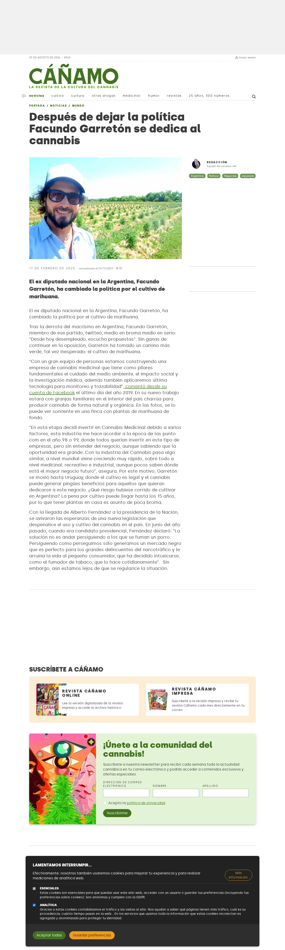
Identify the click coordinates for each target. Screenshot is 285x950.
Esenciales (49, 888)
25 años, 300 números (209, 96)
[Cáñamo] (73, 78)
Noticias (36, 96)
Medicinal (132, 96)
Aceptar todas (49, 935)
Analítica (48, 905)
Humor (154, 96)
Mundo (78, 105)
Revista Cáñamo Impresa (194, 691)
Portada (37, 105)
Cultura (78, 96)
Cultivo (57, 96)
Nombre (160, 785)
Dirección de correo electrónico (122, 784)
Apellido (210, 785)
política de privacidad (146, 803)
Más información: (238, 875)
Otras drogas (104, 96)
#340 (67, 57)
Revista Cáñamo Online (84, 693)
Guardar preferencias (92, 935)
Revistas (174, 96)
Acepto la (136, 803)
